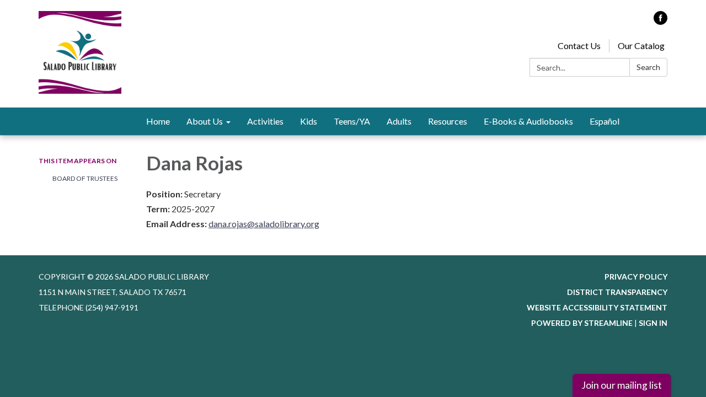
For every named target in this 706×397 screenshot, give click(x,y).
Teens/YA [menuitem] (352, 121)
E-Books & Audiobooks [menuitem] (528, 121)
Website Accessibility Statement (597, 307)
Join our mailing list (621, 385)
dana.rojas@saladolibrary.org (263, 223)
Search (648, 67)
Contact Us (579, 45)
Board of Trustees (84, 178)
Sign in (653, 323)
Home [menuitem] (158, 121)
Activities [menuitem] (265, 121)
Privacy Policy (636, 276)
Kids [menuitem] (308, 121)
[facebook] (660, 21)
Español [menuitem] (604, 121)
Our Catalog (641, 45)
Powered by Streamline (582, 323)
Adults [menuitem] (399, 121)
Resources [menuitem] (447, 121)
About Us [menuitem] (204, 121)
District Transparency (617, 292)
